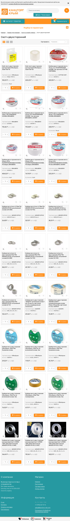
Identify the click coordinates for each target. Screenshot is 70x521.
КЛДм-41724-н (11, 76)
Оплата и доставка (6, 507)
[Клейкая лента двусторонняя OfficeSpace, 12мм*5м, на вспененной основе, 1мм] (35, 336)
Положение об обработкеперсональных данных (42, 511)
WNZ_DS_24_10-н (59, 264)
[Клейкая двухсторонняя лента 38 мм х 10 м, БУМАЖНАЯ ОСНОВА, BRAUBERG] (58, 102)
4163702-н (56, 310)
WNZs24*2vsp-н (58, 217)
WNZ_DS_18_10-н (35, 264)
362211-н (56, 357)
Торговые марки (40, 486)
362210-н (9, 357)
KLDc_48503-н (34, 404)
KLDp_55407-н (34, 357)
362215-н (56, 404)
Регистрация (46, 15)
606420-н (56, 76)
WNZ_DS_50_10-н (12, 310)
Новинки (37, 482)
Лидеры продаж (39, 489)
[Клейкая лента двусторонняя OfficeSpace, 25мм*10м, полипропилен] (35, 383)
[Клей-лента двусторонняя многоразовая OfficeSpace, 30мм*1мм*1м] (11, 55)
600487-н (33, 123)
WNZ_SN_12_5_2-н (12, 451)
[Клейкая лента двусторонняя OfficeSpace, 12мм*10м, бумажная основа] (11, 336)
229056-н (56, 123)
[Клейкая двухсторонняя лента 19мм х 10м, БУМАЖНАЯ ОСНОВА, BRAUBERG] (11, 102)
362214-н (9, 404)
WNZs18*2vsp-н (34, 217)
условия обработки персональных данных (20, 4)
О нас (2, 502)
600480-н (33, 170)
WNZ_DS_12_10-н (12, 264)
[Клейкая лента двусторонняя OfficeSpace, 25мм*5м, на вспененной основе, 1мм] (58, 383)
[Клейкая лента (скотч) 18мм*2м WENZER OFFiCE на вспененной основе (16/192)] (35, 196)
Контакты (4, 505)
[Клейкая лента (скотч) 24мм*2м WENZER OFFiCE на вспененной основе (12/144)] (58, 196)
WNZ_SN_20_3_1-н (35, 451)
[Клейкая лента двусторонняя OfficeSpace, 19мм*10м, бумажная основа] (58, 336)
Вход (38, 15)
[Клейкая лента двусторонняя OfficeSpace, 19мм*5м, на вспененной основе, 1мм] (11, 383)
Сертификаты (5, 509)
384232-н (33, 76)
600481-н (56, 170)
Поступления (39, 484)
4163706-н (33, 310)
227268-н (9, 123)
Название (54, 42)
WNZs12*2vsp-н (11, 217)
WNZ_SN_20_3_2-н (59, 451)
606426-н (9, 170)
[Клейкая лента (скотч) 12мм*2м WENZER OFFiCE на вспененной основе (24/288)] (11, 196)
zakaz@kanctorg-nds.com (42, 507)
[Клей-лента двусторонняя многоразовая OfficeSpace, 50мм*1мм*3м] (35, 55)
